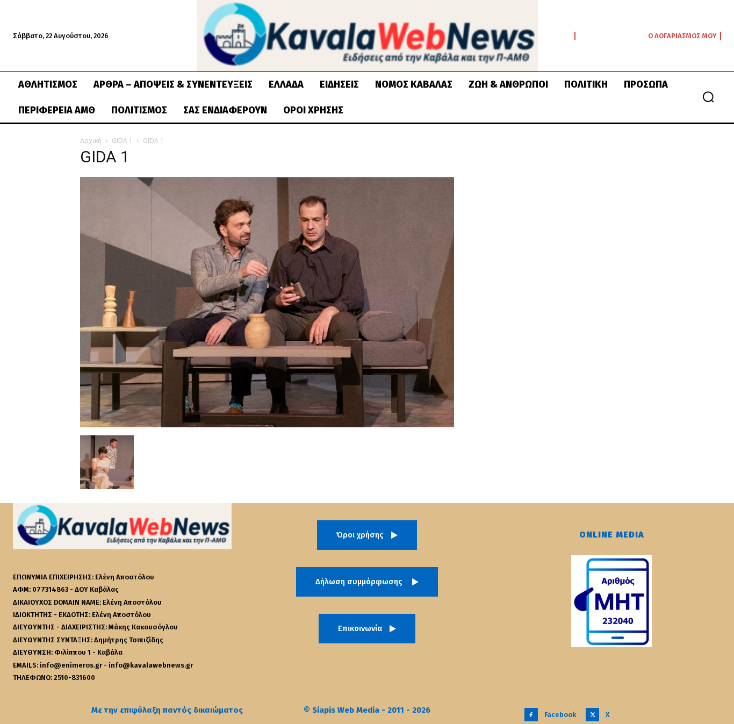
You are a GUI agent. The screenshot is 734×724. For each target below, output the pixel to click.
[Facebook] (531, 714)
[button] (708, 97)
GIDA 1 (122, 140)
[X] (592, 714)
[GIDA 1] (267, 424)
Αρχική (91, 140)
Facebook (560, 715)
